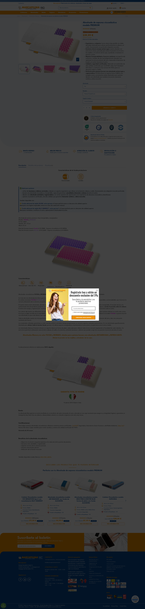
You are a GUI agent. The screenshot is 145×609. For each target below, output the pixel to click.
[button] (97, 290)
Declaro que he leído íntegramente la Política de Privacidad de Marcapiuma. (84, 313)
